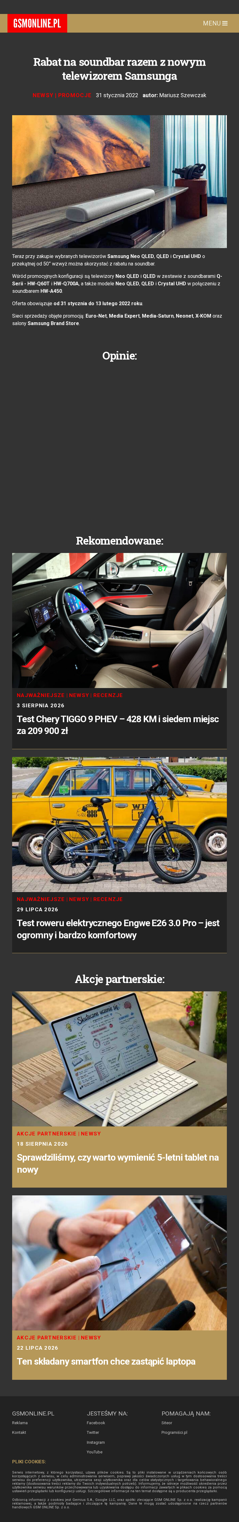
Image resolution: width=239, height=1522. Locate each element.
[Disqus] (119, 443)
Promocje (75, 95)
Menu (212, 23)
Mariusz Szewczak (182, 95)
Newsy (43, 95)
